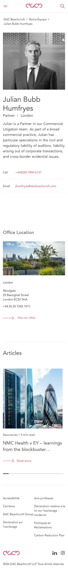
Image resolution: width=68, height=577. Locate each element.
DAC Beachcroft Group (18, 514)
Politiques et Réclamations (43, 525)
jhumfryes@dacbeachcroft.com (35, 186)
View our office (26, 318)
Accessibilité (11, 498)
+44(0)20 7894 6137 (28, 172)
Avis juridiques (43, 498)
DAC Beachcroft (14, 19)
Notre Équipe (38, 19)
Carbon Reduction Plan (49, 535)
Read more (24, 461)
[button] (63, 6)
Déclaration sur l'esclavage (13, 524)
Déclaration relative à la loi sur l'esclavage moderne (49, 510)
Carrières (9, 506)
